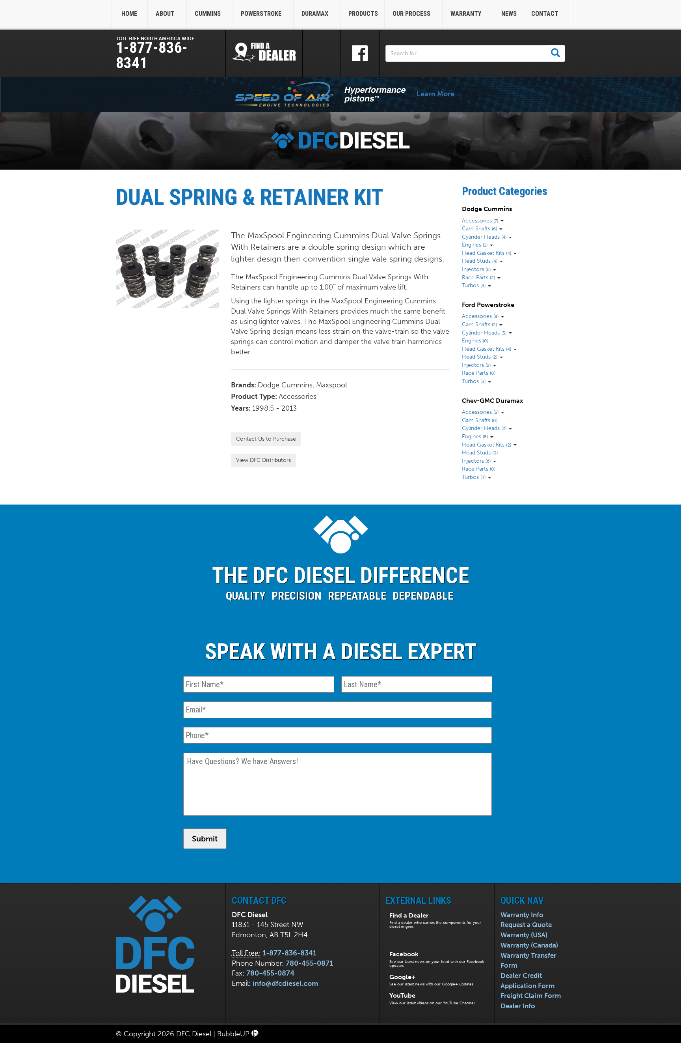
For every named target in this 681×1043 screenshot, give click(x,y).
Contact (545, 13)
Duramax (315, 13)
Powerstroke (262, 13)
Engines (474, 244)
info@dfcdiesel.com (285, 983)
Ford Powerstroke (488, 304)
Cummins (208, 13)
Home (129, 13)
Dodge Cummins (487, 209)
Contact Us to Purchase (266, 439)
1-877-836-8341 (152, 55)
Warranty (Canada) (529, 945)
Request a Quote (526, 925)
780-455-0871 (309, 963)
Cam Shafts (479, 228)
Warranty (466, 13)
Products (363, 13)
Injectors (476, 269)
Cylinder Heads (484, 236)
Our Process (412, 13)
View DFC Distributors (263, 460)
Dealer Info (518, 1006)
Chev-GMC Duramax (492, 400)
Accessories (480, 220)
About (166, 13)
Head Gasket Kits (486, 252)
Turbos (474, 285)
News (509, 13)
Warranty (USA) (524, 935)
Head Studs (479, 260)
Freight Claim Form (531, 996)
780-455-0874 (270, 973)
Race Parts (478, 277)
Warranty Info (522, 915)
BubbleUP (234, 1034)
